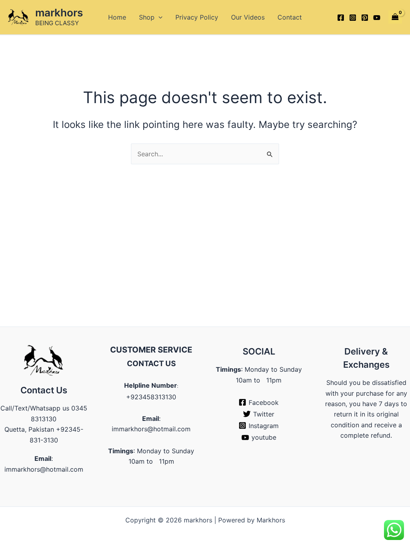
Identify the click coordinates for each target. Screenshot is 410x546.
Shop (147, 17)
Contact (289, 17)
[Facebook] (340, 17)
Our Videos (248, 17)
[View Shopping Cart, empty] (395, 17)
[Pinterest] (364, 17)
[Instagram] (352, 17)
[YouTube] (376, 17)
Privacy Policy (196, 17)
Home (117, 17)
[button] (159, 17)
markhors (59, 12)
